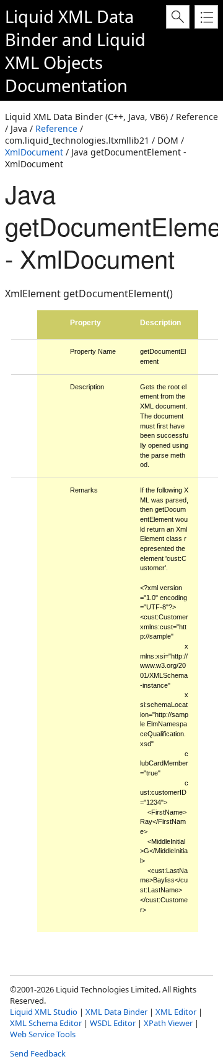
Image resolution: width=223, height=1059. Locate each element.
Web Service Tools (43, 1034)
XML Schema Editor (46, 1023)
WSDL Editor (113, 1023)
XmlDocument (34, 152)
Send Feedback (38, 1053)
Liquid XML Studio (43, 1011)
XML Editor (175, 1011)
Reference (56, 128)
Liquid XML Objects (75, 51)
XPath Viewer (168, 1023)
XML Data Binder (116, 1011)
